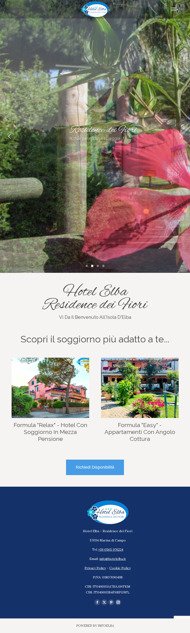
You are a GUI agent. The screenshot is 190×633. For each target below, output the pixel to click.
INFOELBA (106, 626)
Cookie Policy (120, 568)
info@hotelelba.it (112, 559)
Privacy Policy (95, 568)
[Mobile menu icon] (174, 9)
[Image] (50, 388)
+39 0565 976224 (110, 549)
